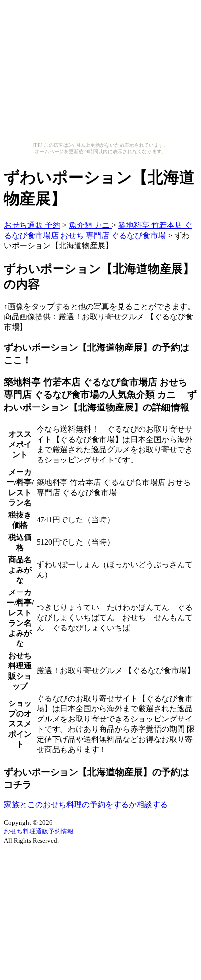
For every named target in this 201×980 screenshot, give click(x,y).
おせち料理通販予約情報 (39, 831)
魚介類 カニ (90, 225)
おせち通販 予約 (32, 225)
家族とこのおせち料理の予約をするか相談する (86, 804)
